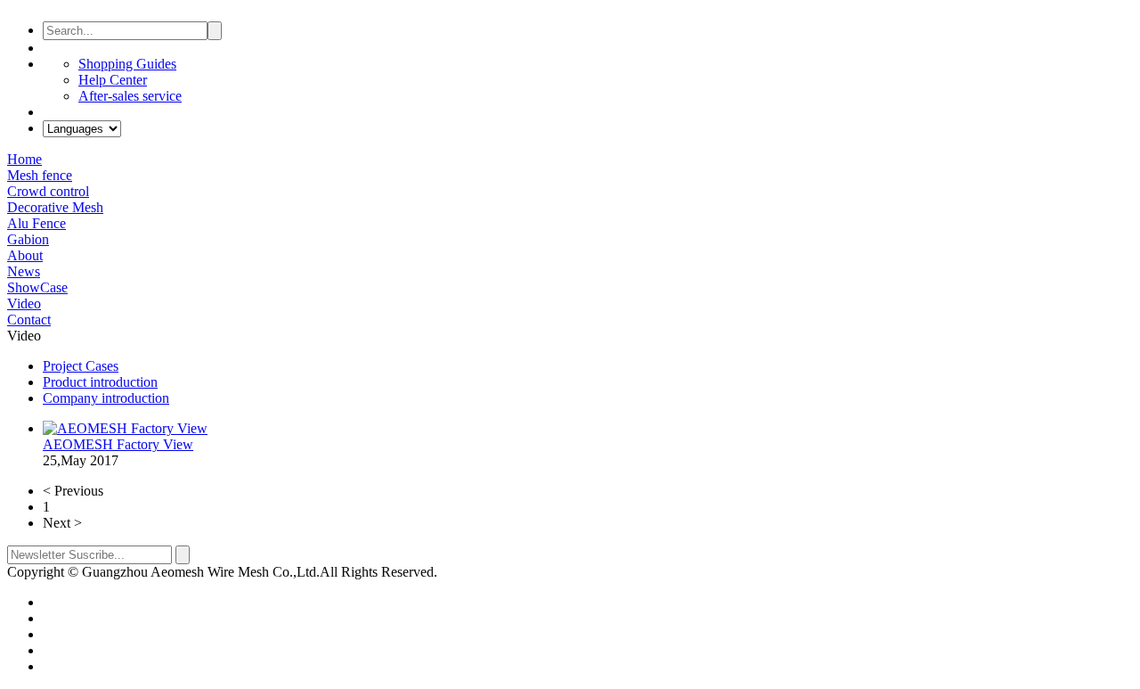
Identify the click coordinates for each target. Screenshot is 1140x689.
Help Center (112, 79)
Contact (29, 319)
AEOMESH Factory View (118, 444)
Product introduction (100, 382)
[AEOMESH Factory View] (125, 428)
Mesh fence (39, 175)
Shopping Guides (127, 63)
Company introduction (106, 398)
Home (24, 159)
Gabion (28, 239)
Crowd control (48, 191)
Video (24, 303)
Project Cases (80, 365)
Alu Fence (36, 223)
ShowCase (37, 287)
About (25, 255)
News (23, 271)
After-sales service (130, 95)
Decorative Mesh (55, 207)
